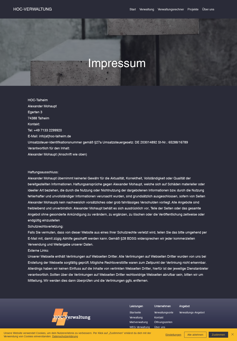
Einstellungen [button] (173, 334)
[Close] (232, 334)
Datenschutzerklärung (65, 336)
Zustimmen (218, 334)
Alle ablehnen (195, 334)
